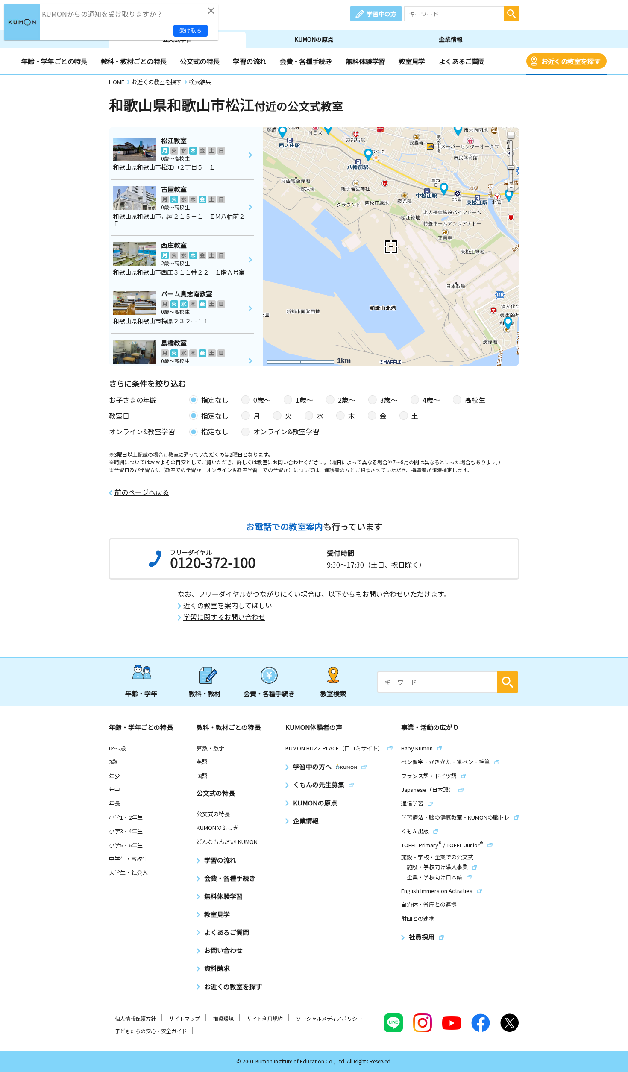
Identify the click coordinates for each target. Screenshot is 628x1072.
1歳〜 (304, 400)
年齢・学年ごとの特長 (54, 61)
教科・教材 (205, 693)
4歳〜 (431, 400)
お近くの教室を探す (570, 61)
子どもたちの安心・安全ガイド (151, 1030)
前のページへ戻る (141, 492)
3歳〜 (389, 400)
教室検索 (333, 693)
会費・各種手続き (305, 61)
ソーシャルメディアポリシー (329, 1018)
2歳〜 (346, 400)
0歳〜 (262, 400)
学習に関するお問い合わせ (224, 616)
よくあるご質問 (462, 61)
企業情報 (451, 39)
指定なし (215, 400)
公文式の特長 (199, 61)
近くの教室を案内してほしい (227, 605)
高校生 (475, 400)
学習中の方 (381, 13)
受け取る (190, 30)
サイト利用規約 (265, 1018)
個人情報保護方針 (135, 1018)
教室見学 (412, 61)
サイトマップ (184, 1018)
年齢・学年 (141, 693)
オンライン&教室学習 (286, 431)
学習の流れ (249, 61)
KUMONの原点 (314, 39)
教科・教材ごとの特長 (134, 61)
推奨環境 (223, 1018)
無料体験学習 (365, 61)
